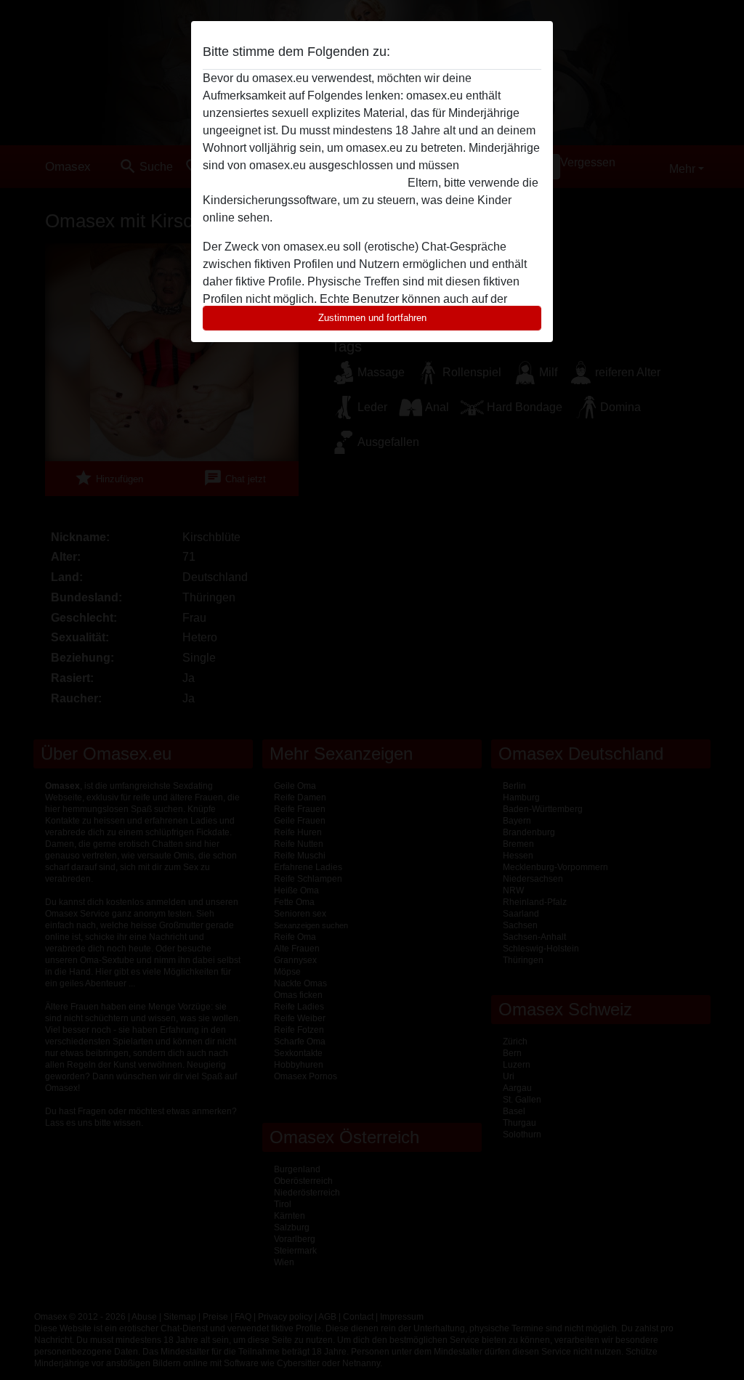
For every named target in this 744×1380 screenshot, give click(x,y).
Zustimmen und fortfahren (372, 317)
